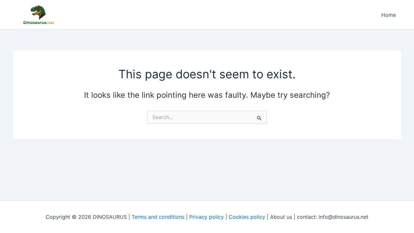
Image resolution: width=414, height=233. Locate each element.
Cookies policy (247, 217)
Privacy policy (206, 217)
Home (388, 15)
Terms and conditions (158, 217)
